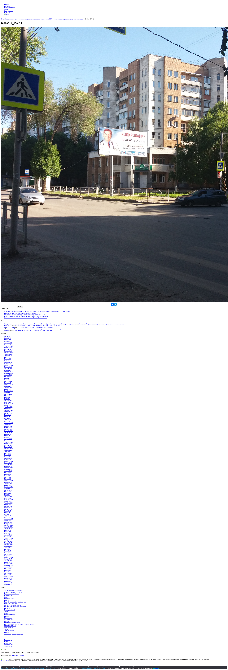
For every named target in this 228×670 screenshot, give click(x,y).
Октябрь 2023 (8, 391)
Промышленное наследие (12, 622)
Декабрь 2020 (8, 445)
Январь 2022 (8, 424)
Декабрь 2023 (8, 387)
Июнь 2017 (7, 512)
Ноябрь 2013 (8, 581)
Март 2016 (7, 536)
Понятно (156, 668)
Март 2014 (7, 575)
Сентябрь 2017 (8, 507)
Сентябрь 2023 (8, 392)
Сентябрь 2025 (8, 354)
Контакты (7, 12)
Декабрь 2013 (8, 580)
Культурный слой (9, 610)
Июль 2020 (7, 453)
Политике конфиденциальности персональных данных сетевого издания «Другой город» (28, 668)
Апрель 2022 (8, 419)
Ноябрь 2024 (8, 370)
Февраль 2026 (8, 346)
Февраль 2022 (8, 423)
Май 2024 (7, 379)
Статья (6, 629)
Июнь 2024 (7, 378)
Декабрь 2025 (8, 349)
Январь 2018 (8, 501)
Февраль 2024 (8, 384)
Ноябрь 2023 (8, 389)
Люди (6, 9)
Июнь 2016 (7, 531)
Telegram (21, 655)
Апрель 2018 (8, 496)
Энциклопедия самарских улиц (13, 634)
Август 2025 (8, 355)
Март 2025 (7, 363)
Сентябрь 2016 (8, 527)
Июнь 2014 (7, 570)
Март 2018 (7, 498)
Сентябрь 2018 (8, 488)
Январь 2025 (8, 367)
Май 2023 (7, 399)
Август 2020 (8, 451)
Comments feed (8, 644)
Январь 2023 (8, 405)
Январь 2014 (8, 578)
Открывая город (9, 619)
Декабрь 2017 (8, 503)
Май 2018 (7, 495)
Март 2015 (7, 556)
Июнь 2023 (7, 397)
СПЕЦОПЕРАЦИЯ (10, 626)
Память (6, 621)
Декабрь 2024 (8, 368)
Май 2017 (7, 514)
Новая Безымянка (9, 7)
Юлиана (6, 325)
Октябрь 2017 (8, 506)
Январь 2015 (8, 559)
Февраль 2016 (8, 538)
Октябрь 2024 (8, 371)
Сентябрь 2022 (8, 411)
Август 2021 (8, 432)
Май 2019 (7, 475)
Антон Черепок (9, 327)
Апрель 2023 (8, 400)
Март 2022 (7, 421)
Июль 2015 (7, 549)
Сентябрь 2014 (8, 565)
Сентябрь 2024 (8, 373)
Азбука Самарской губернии (13, 592)
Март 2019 (7, 479)
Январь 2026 (8, 347)
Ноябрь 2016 (8, 523)
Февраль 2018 (8, 499)
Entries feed (7, 643)
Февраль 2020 (8, 461)
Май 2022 (7, 418)
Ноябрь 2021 (8, 427)
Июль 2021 (7, 434)
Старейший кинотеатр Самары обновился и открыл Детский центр (24, 314)
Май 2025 (7, 360)
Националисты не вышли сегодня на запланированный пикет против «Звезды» (38, 329)
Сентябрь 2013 (8, 584)
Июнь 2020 (7, 455)
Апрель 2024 (8, 381)
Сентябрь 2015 (8, 546)
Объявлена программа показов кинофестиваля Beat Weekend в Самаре (25, 318)
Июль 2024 (7, 376)
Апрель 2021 (8, 439)
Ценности (7, 632)
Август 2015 (8, 548)
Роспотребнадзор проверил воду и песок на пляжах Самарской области (26, 316)
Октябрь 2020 (8, 448)
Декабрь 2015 (8, 541)
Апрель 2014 (8, 573)
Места (6, 613)
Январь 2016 (8, 540)
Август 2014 (8, 567)
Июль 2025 (7, 357)
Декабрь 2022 (8, 407)
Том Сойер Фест (9, 630)
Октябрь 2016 (8, 525)
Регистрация (8, 640)
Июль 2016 (7, 530)
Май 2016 (7, 533)
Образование (8, 618)
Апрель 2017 (8, 515)
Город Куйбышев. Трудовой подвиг (15, 602)
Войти (6, 641)
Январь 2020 (8, 463)
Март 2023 (7, 402)
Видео (6, 597)
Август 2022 (8, 413)
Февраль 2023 (8, 403)
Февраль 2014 (8, 576)
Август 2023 (8, 394)
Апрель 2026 (8, 343)
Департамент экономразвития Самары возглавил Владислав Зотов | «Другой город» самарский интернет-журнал (38, 324)
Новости (7, 4)
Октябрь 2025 (8, 352)
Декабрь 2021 (8, 426)
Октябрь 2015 (8, 544)
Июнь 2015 (7, 551)
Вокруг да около (9, 598)
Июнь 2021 (7, 435)
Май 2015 (7, 552)
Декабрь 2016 (8, 522)
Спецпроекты (8, 11)
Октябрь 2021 (8, 429)
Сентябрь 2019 (8, 469)
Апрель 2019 (8, 477)
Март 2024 (7, 383)
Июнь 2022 (7, 416)
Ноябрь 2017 (8, 504)
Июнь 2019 (7, 474)
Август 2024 (8, 375)
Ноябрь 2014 (8, 562)
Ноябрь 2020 (8, 447)
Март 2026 (7, 344)
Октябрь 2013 (8, 583)
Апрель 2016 (8, 535)
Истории (7, 6)
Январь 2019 (8, 482)
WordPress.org (8, 646)
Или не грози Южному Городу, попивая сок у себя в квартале (33, 330)
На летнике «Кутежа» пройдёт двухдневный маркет (20, 313)
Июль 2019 (7, 472)
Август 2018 (8, 490)
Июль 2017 (7, 511)
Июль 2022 (7, 415)
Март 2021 (7, 440)
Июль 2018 (7, 491)
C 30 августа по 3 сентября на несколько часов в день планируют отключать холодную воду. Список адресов (37, 311)
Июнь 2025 (7, 359)
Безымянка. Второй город (12, 594)
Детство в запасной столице (12, 605)
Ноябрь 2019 (8, 466)
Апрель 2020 (8, 458)
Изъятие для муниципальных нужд (15, 606)
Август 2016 (8, 528)
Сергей (6, 330)
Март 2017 (7, 517)
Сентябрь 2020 (8, 450)
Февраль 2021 (8, 442)
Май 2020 (7, 456)
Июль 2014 (7, 568)
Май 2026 (7, 341)
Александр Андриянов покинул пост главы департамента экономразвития (101, 324)
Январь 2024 (8, 386)
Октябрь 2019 (8, 467)
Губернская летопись (10, 603)
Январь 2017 (8, 520)
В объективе (8, 595)
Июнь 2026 (7, 339)
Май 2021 (7, 437)
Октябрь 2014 (8, 564)
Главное (6, 600)
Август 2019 (8, 471)
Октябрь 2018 (8, 487)
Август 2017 (8, 509)
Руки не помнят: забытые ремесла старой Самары (19, 624)
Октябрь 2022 (8, 410)
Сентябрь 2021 (8, 431)
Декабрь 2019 (8, 464)
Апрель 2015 (8, 554)
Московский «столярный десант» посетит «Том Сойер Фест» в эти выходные (38, 325)
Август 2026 (8, 336)
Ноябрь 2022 (8, 408)
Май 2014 (7, 572)
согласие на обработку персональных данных (93, 668)
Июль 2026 (7, 338)
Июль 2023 (7, 395)
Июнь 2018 (7, 493)
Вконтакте (15, 655)
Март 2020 (7, 459)
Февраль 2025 (8, 365)
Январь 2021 (8, 443)
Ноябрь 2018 (8, 485)
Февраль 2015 (8, 557)
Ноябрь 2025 (8, 351)
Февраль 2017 (8, 519)
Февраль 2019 (8, 480)
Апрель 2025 (8, 362)
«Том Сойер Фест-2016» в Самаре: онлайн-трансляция (36, 327)
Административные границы (13, 590)
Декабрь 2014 (8, 560)
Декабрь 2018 (8, 483)
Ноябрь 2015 (8, 543)
